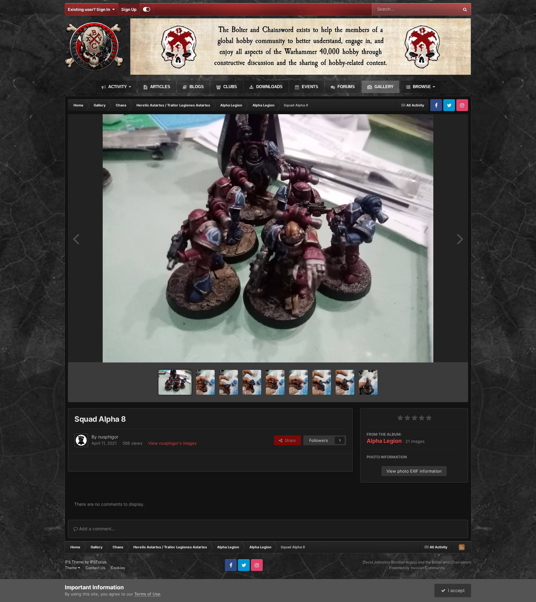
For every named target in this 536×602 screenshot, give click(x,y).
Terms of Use (147, 593)
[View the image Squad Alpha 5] (252, 382)
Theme (71, 567)
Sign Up (128, 9)
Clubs (229, 86)
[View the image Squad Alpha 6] (228, 382)
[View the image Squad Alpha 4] (275, 382)
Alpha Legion (384, 441)
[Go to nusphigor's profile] (81, 440)
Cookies (118, 567)
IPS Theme (74, 561)
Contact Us (95, 567)
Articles (159, 86)
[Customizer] (146, 9)
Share (289, 440)
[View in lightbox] (268, 238)
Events (309, 86)
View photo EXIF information (414, 471)
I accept (455, 590)
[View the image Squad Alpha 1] (345, 382)
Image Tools (443, 351)
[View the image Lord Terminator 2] (368, 382)
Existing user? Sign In (90, 9)
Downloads (269, 86)
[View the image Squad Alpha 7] (205, 382)
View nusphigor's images (172, 443)
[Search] (465, 9)
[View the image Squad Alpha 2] (321, 382)
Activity (117, 86)
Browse (421, 86)
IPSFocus (98, 561)
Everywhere (440, 9)
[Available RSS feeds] (461, 547)
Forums (345, 86)
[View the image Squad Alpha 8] (175, 382)
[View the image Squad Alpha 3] (298, 382)
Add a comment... (96, 528)
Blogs (196, 86)
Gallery (383, 86)
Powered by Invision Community (417, 567)
